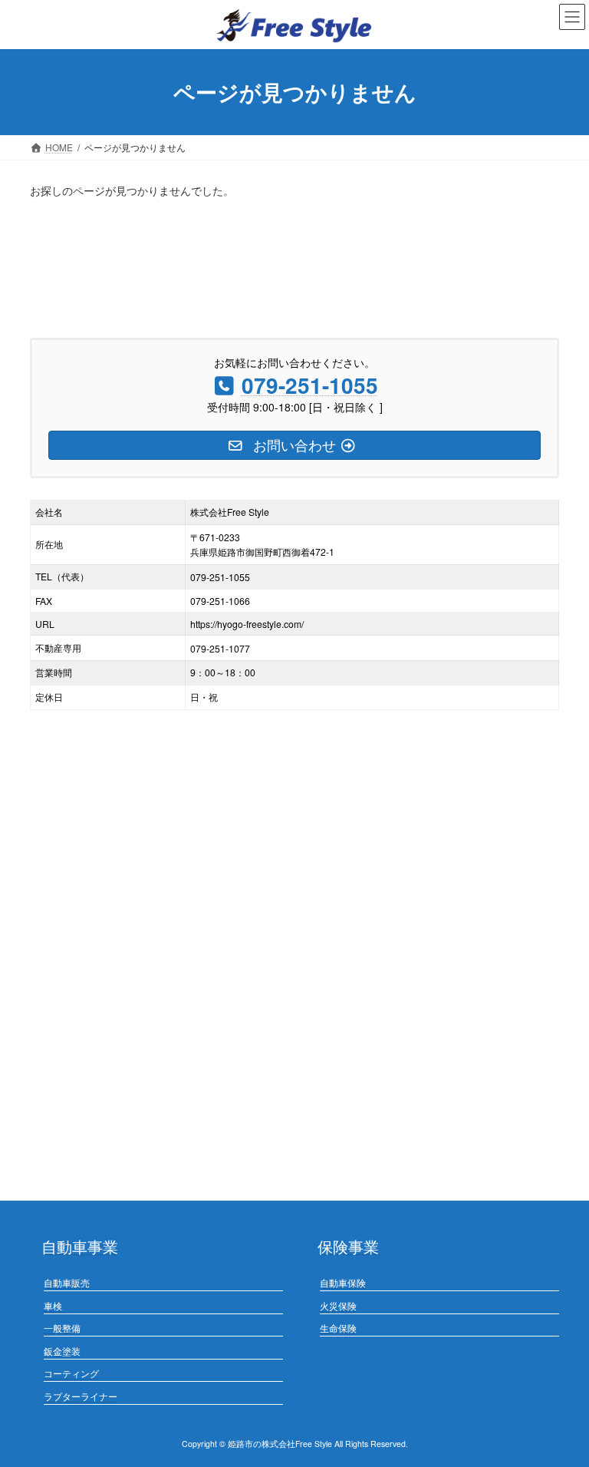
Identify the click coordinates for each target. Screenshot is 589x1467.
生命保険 (338, 1328)
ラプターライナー (80, 1396)
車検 (53, 1305)
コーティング (71, 1373)
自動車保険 (343, 1282)
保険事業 (348, 1246)
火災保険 (338, 1305)
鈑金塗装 (62, 1350)
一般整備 (62, 1328)
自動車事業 (79, 1246)
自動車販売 (67, 1282)
